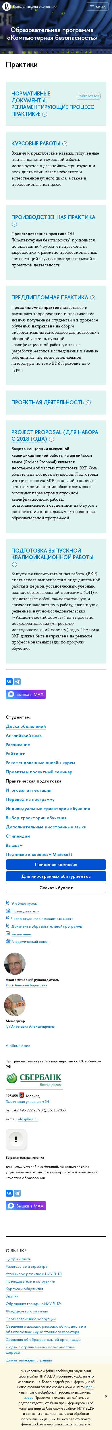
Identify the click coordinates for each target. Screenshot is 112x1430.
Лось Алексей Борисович (26, 985)
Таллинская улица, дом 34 (27, 1101)
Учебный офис (18, 1045)
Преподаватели (25, 911)
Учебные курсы (24, 903)
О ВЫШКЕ (16, 1251)
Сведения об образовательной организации (43, 1339)
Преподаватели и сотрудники (30, 1281)
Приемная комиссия (56, 864)
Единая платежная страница (29, 1360)
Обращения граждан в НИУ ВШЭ (33, 1303)
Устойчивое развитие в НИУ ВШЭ (34, 1273)
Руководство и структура (26, 1266)
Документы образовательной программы (46, 926)
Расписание (21, 934)
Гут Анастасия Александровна (30, 1026)
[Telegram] (17, 1193)
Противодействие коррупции (31, 1318)
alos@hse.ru (28, 1118)
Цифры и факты (18, 1259)
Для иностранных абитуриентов (56, 876)
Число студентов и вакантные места (42, 918)
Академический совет (30, 941)
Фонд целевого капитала (27, 1311)
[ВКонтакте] (9, 1193)
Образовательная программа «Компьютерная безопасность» (52, 33)
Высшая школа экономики (35, 6)
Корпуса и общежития (24, 1288)
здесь (90, 1387)
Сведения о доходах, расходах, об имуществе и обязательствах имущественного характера (46, 1329)
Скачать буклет (56, 888)
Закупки (12, 1296)
